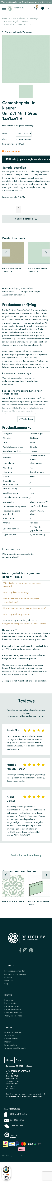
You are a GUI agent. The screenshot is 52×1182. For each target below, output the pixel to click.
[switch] (6, 1177)
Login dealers (10, 1044)
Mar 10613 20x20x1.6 (13, 901)
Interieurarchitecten (13, 1032)
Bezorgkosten (10, 1003)
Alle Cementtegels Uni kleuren (18, 31)
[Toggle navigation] (4, 8)
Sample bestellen (24, 218)
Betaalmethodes (11, 1006)
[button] (18, 207)
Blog (6, 983)
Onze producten (18, 18)
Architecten (9, 1035)
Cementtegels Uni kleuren (17, 21)
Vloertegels (34, 18)
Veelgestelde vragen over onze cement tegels (24, 623)
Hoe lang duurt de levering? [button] (16, 592)
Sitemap (8, 977)
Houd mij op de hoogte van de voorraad (29, 159)
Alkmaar (9, 1060)
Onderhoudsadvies (13, 1012)
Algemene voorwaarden (15, 973)
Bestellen (8, 999)
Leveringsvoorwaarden (14, 970)
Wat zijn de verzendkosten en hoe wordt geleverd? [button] (22, 585)
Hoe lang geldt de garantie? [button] (16, 614)
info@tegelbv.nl (17, 1119)
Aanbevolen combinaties (13, 294)
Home (4, 18)
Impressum (9, 980)
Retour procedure (12, 1009)
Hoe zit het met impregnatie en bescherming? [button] (24, 608)
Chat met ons (17, 1125)
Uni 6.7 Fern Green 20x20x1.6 (11, 270)
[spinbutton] (10, 209)
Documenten (8, 291)
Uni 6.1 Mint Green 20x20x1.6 (37, 270)
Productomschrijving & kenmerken (17, 288)
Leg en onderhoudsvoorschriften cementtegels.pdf (18, 556)
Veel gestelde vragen (14, 1015)
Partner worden (11, 1038)
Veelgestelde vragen (30, 291)
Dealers (8, 1041)
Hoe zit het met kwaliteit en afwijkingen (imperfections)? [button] (21, 600)
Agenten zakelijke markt (15, 1048)
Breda (18, 1060)
